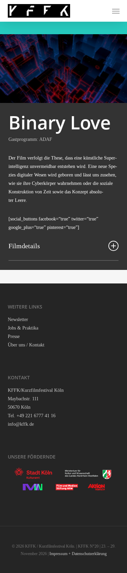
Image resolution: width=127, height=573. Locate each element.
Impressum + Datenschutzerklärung (78, 553)
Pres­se (14, 336)
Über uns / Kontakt (26, 344)
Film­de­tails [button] (24, 246)
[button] (116, 10)
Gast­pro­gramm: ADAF (30, 139)
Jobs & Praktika (23, 328)
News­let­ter (18, 319)
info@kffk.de (21, 424)
